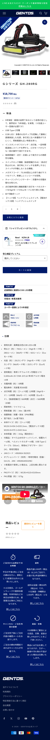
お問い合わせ (8, 710)
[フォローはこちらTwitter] (11, 718)
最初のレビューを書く (33, 525)
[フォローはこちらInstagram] (18, 718)
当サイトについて (10, 687)
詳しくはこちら (13, 609)
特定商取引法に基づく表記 (14, 701)
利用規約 (7, 692)
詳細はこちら (25, 6)
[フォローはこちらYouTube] (25, 718)
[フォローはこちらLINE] (33, 718)
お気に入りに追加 (15, 217)
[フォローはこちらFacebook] (4, 718)
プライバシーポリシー (12, 696)
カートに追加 (25, 270)
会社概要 (7, 705)
